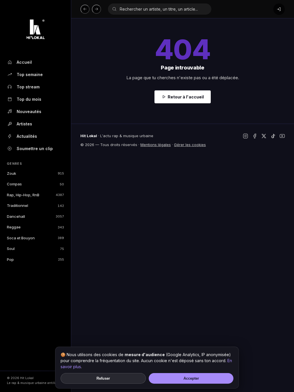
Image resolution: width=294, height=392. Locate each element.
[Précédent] (85, 9)
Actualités (27, 136)
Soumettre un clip (35, 148)
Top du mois (29, 99)
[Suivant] (96, 9)
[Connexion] (279, 9)
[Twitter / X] (263, 136)
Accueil (24, 62)
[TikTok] (273, 136)
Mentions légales (155, 144)
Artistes (24, 123)
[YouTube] (282, 136)
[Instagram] (245, 136)
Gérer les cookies (190, 144)
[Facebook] (254, 136)
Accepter (191, 378)
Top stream (28, 86)
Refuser (103, 378)
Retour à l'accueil (186, 96)
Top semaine (30, 74)
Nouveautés (29, 111)
